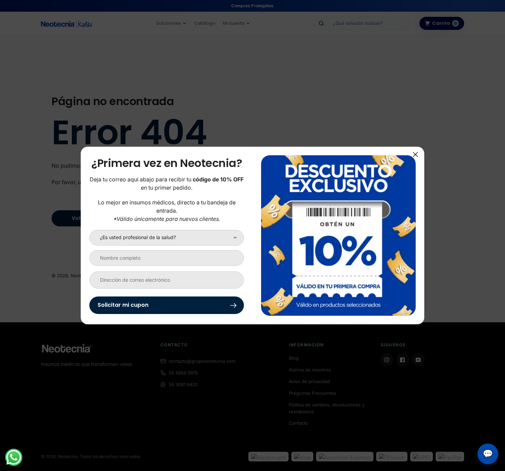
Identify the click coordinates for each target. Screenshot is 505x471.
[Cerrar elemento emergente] (415, 154)
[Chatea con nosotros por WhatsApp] (13, 457)
